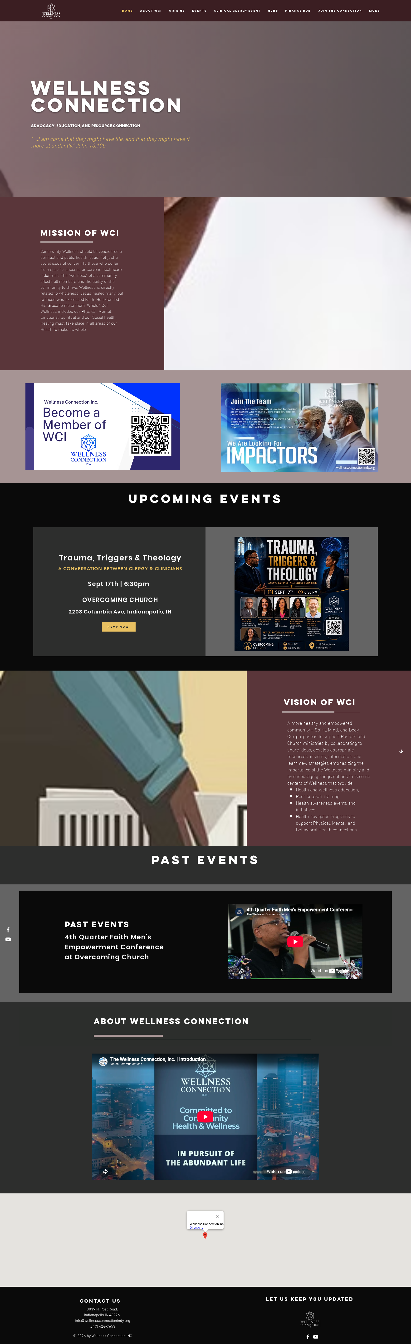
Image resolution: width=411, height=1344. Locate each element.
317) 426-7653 (103, 1326)
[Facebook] (8, 930)
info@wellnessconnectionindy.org (102, 1321)
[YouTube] (8, 939)
